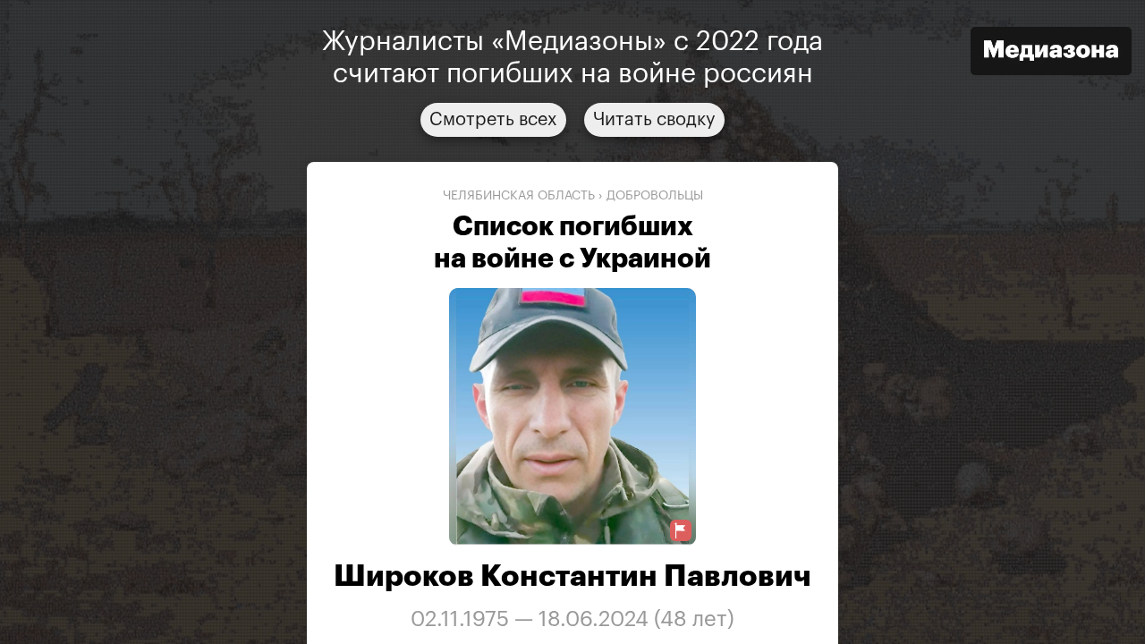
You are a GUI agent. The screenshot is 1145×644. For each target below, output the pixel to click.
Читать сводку (654, 120)
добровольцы (654, 196)
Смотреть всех (493, 120)
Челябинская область (519, 196)
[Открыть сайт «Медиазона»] (1051, 53)
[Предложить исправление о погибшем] (681, 530)
